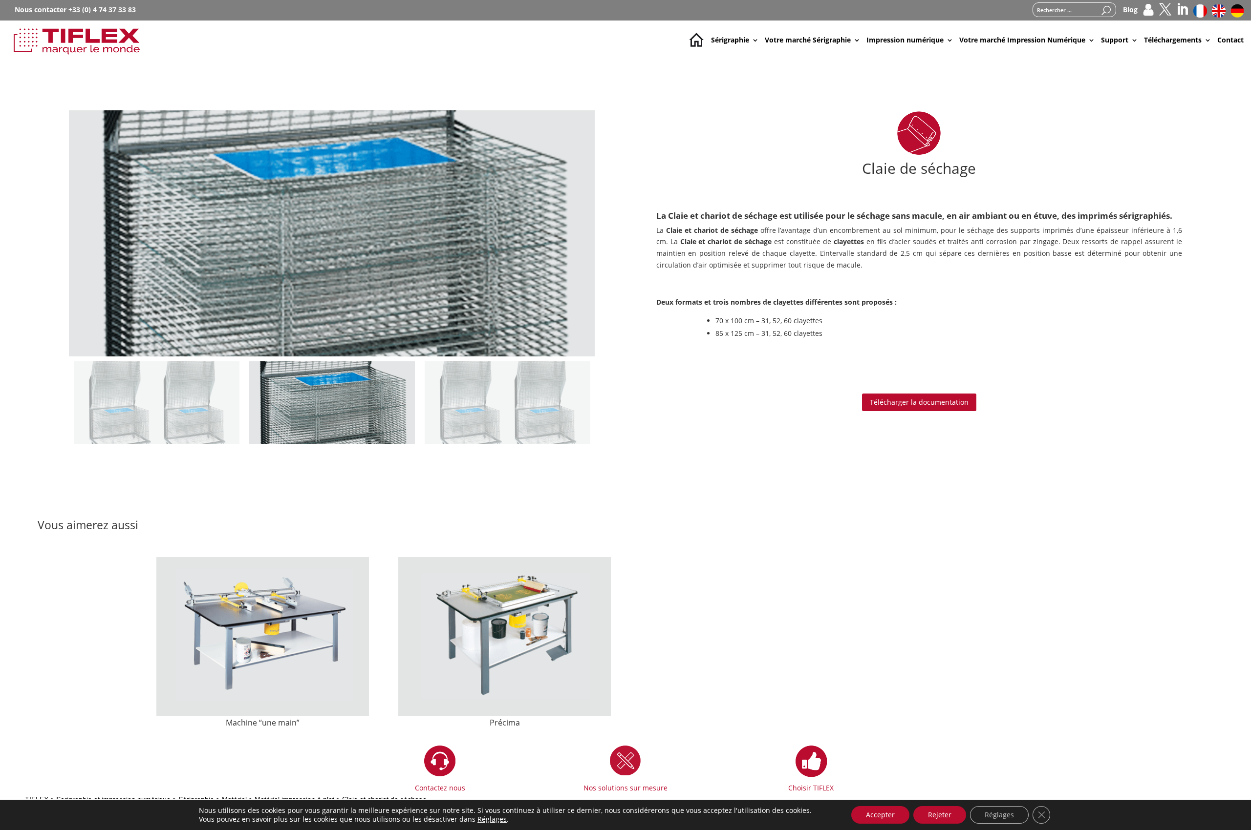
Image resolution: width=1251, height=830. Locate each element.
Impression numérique (905, 39)
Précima (505, 722)
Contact (1230, 39)
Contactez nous (440, 787)
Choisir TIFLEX (811, 787)
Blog (1130, 10)
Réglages (492, 819)
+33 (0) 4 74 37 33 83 (102, 9)
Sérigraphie (730, 39)
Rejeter (939, 814)
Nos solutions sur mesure (625, 787)
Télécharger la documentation (919, 402)
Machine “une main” (263, 722)
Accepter (880, 814)
